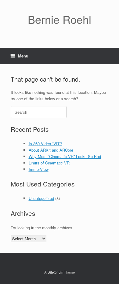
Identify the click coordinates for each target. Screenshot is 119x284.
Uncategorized (41, 198)
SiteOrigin (55, 272)
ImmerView (39, 169)
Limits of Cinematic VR (49, 163)
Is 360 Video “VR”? (45, 143)
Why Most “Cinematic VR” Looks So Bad (65, 156)
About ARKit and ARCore (51, 150)
